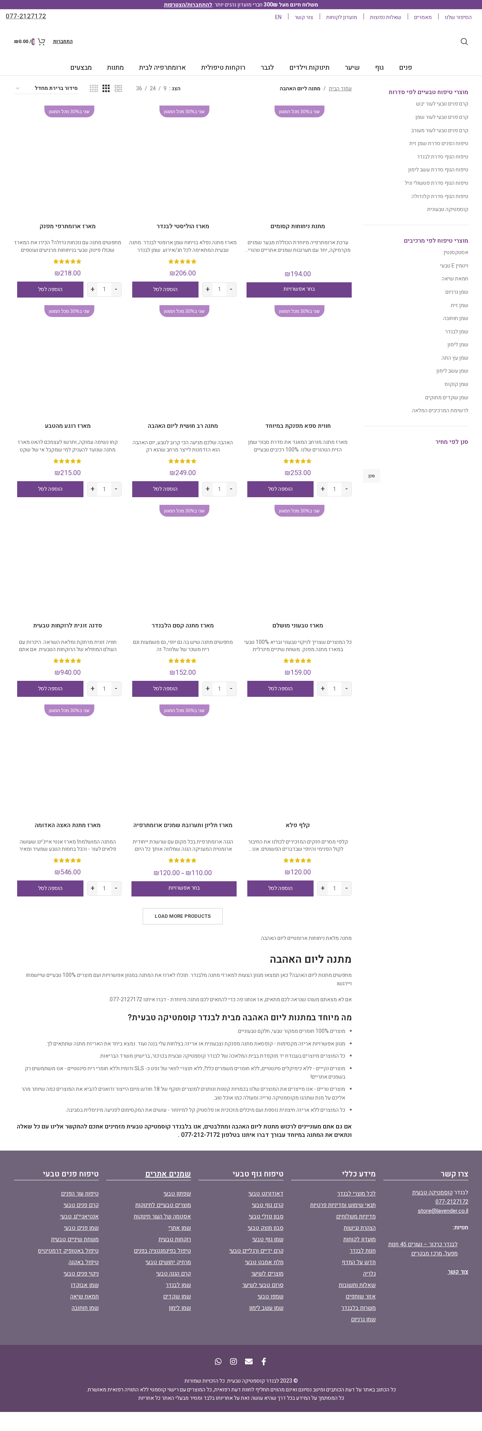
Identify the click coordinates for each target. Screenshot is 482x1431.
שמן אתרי (179, 1228)
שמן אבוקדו (85, 1285)
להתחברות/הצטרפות (188, 5)
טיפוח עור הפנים (80, 1193)
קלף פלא (298, 825)
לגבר (267, 67)
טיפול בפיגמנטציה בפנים (162, 1251)
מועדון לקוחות (359, 1239)
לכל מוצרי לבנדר (356, 1193)
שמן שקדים (177, 1296)
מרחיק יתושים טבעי (168, 1262)
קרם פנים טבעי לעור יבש (442, 104)
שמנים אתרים (168, 1174)
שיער (352, 67)
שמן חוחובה (455, 318)
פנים (405, 67)
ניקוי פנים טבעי (81, 1273)
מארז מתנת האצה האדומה (68, 825)
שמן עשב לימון (452, 371)
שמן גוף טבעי (267, 1239)
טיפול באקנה (84, 1262)
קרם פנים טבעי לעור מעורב (439, 130)
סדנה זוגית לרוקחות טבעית (67, 625)
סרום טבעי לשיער (262, 1285)
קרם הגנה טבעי (173, 1273)
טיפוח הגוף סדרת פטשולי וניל (436, 183)
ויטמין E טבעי (454, 266)
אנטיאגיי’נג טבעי (79, 1216)
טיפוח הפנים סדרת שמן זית (438, 143)
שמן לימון (457, 345)
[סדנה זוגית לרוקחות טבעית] (68, 558)
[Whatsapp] (218, 1361)
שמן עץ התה (455, 358)
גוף (379, 67)
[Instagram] (233, 1361)
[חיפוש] (464, 41)
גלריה (369, 1273)
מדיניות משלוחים (356, 1216)
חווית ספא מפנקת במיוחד (298, 426)
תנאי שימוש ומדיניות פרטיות (343, 1205)
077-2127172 (452, 1201)
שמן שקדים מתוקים (446, 398)
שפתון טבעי (177, 1193)
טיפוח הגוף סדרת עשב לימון (438, 170)
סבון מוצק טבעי (265, 1228)
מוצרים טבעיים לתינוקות (163, 1205)
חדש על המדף (359, 1262)
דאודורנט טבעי (265, 1193)
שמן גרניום (456, 292)
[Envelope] (248, 1361)
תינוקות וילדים (309, 67)
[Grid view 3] (106, 89)
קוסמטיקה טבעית (432, 1192)
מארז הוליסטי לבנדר (183, 226)
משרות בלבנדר (358, 1308)
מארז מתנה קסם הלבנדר (183, 625)
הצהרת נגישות (360, 1228)
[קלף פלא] (298, 758)
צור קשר (458, 1272)
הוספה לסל (165, 289)
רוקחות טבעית (175, 1239)
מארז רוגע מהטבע (68, 426)
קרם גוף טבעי (267, 1205)
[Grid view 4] (94, 89)
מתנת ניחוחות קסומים (298, 226)
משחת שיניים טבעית (75, 1239)
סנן (371, 475)
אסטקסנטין (456, 252)
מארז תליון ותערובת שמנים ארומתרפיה (182, 825)
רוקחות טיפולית (223, 67)
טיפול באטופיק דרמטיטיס (68, 1251)
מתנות (115, 67)
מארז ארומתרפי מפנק (68, 226)
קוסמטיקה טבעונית (447, 209)
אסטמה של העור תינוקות (162, 1216)
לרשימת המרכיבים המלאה (440, 411)
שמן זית (459, 305)
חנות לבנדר (363, 1251)
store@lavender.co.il (443, 1211)
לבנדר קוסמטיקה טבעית (194, 1056)
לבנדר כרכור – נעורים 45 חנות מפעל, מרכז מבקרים (423, 1249)
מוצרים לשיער (267, 1273)
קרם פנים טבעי (81, 1205)
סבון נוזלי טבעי (266, 1216)
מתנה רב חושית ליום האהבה (183, 426)
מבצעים (81, 67)
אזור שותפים (361, 1296)
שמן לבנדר (456, 332)
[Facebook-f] (264, 1361)
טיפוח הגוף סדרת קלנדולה (440, 196)
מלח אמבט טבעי (264, 1262)
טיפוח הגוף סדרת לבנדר (442, 157)
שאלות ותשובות (357, 1285)
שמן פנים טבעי (81, 1228)
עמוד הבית (340, 89)
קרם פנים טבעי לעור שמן (441, 117)
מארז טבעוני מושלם (297, 625)
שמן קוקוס (456, 384)
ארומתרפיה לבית (162, 67)
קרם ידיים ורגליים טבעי (256, 1251)
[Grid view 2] (118, 89)
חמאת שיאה (455, 279)
